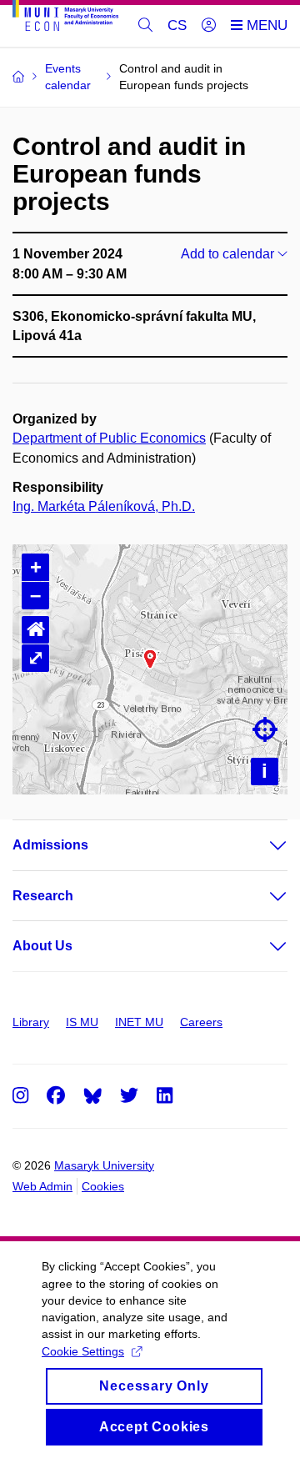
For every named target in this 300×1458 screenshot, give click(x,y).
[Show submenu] (262, 845)
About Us (42, 946)
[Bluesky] (92, 1095)
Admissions (50, 845)
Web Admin (42, 1186)
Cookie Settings (83, 1351)
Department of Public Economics (109, 438)
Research (42, 896)
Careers (201, 1022)
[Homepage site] (65, 18)
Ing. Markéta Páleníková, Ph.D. (103, 506)
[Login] (208, 26)
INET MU (139, 1022)
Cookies (103, 1186)
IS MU (82, 1022)
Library (30, 1022)
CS (177, 25)
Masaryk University (104, 1165)
